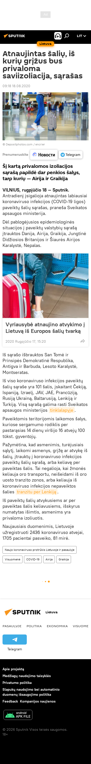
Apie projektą (13, 669)
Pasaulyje (12, 626)
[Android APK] (18, 715)
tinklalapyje (61, 410)
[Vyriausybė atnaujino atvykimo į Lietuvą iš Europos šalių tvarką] (45, 285)
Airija (49, 559)
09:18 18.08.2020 (16, 86)
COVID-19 (32, 559)
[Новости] (44, 155)
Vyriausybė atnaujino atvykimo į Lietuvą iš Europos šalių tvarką (45, 327)
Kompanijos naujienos (38, 701)
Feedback (10, 701)
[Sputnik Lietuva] (15, 38)
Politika (34, 626)
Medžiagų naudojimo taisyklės (27, 676)
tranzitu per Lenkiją (36, 492)
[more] (83, 341)
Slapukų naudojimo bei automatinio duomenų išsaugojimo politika (31, 691)
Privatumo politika (17, 682)
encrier (40, 144)
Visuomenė (12, 559)
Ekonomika (57, 626)
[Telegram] (70, 154)
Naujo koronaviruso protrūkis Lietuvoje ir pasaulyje (39, 550)
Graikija (64, 559)
